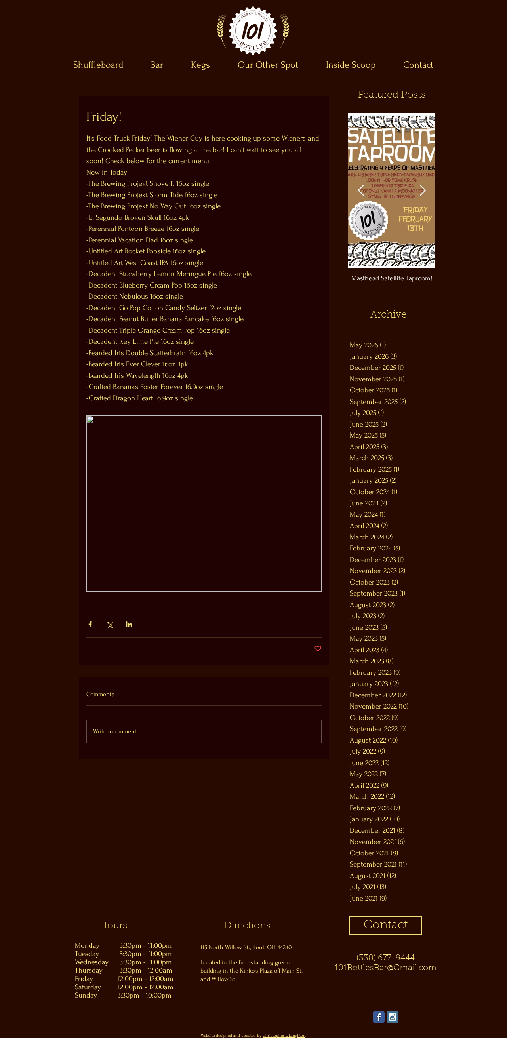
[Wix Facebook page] (379, 1017)
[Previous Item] (360, 191)
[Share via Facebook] (90, 624)
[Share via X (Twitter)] (109, 624)
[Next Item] (422, 191)
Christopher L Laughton (284, 1035)
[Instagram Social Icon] (392, 1017)
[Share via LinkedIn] (129, 624)
